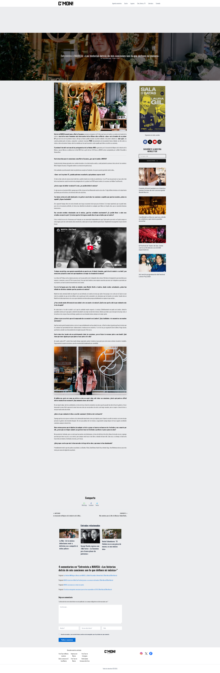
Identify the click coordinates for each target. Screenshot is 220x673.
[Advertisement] (110, 20)
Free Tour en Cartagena (85, 655)
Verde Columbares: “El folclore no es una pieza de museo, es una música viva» (111, 545)
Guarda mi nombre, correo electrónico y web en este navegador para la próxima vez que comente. (85, 634)
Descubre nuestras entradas (74, 650)
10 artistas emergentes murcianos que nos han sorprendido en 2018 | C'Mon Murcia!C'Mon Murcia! (88, 589)
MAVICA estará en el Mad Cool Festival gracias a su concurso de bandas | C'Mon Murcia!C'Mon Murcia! (88, 580)
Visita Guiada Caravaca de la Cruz (85, 660)
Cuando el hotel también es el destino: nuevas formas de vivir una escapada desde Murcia (152, 190)
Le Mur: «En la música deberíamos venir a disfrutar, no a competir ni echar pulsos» (68, 544)
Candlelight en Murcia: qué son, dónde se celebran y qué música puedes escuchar (152, 219)
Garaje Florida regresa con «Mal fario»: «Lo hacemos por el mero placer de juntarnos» (90, 550)
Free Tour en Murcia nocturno (63, 655)
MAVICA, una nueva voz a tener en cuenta (74, 585)
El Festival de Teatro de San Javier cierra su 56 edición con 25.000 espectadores (151, 248)
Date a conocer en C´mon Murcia (63, 660)
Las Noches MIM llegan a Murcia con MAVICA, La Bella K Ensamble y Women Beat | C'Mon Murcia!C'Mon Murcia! (90, 575)
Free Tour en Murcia (74, 660)
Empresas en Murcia (74, 655)
